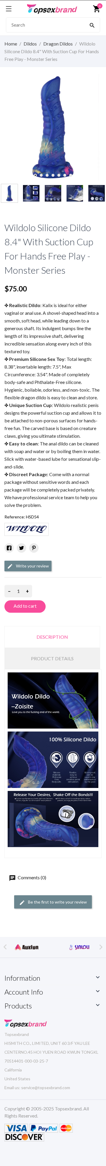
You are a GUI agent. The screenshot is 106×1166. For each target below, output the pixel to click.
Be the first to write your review (57, 901)
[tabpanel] (53, 127)
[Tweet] (21, 548)
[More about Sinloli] (79, 947)
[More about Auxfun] (26, 947)
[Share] (9, 548)
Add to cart (25, 606)
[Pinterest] (34, 548)
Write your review (32, 565)
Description (52, 637)
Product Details (52, 658)
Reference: (14, 516)
